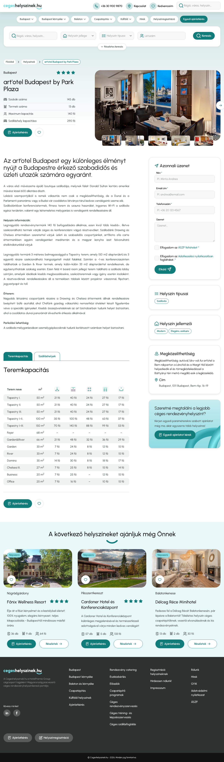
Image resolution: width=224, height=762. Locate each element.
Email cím (162, 188)
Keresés (206, 35)
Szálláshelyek (47, 356)
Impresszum (157, 688)
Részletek (52, 643)
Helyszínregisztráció (164, 19)
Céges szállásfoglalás (123, 724)
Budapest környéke (52, 19)
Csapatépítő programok (117, 693)
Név (159, 172)
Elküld (162, 269)
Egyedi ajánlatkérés (193, 19)
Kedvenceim (165, 6)
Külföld (124, 19)
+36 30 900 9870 (111, 6)
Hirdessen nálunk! (161, 681)
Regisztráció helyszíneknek (159, 672)
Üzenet (160, 219)
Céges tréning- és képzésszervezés (121, 715)
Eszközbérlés (118, 676)
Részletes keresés (113, 46)
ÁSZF (194, 702)
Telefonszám (164, 204)
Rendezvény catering (123, 669)
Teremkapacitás (18, 356)
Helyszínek (29, 61)
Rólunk (195, 669)
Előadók (115, 683)
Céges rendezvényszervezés (123, 704)
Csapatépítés (101, 19)
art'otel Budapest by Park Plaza (61, 61)
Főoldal (10, 61)
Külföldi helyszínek (80, 697)
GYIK (194, 683)
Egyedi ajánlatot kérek (177, 434)
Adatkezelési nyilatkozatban (195, 256)
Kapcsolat (140, 6)
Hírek (142, 19)
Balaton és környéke (81, 683)
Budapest (25, 19)
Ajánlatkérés (20, 132)
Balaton (78, 19)
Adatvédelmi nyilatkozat (199, 693)
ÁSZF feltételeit (187, 247)
